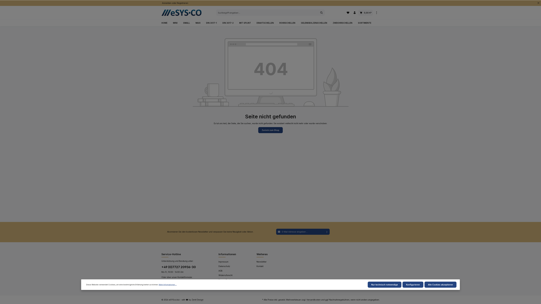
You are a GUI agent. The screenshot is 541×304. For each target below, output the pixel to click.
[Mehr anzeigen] (376, 13)
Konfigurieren (413, 284)
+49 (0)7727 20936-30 (178, 267)
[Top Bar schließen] (538, 3)
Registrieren (182, 3)
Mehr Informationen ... (168, 285)
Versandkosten (313, 300)
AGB (220, 271)
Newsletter (262, 262)
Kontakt (260, 266)
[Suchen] (321, 13)
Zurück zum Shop (270, 130)
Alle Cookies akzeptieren (440, 284)
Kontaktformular (185, 277)
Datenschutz (224, 266)
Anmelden (166, 3)
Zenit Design (197, 300)
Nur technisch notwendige (384, 284)
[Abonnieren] (327, 232)
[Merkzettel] (348, 13)
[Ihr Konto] (355, 13)
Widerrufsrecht (225, 275)
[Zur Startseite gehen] (182, 12)
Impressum (223, 262)
